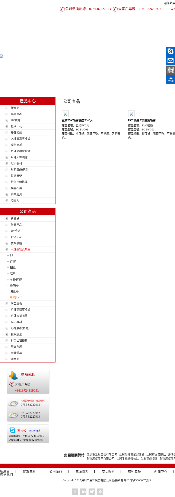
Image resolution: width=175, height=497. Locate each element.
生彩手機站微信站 (128, 458)
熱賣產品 (16, 114)
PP (11, 255)
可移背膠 (16, 279)
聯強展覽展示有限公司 (100, 458)
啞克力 (15, 200)
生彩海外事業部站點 (131, 454)
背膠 (13, 261)
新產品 (35, 44)
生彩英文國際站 (156, 454)
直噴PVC (16, 297)
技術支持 (152, 44)
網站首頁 (12, 44)
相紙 (13, 267)
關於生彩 (59, 44)
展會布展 (16, 188)
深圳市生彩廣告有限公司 (102, 454)
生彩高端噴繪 (149, 458)
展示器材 (16, 163)
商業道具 (16, 194)
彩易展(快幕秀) (20, 169)
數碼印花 (16, 126)
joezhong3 (34, 430)
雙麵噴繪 (16, 132)
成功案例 (129, 44)
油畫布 (14, 291)
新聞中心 (160, 471)
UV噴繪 (15, 120)
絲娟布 (14, 285)
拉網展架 (16, 175)
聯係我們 (12, 51)
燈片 (13, 273)
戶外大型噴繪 (19, 157)
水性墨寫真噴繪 (20, 138)
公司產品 (82, 44)
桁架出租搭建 (19, 181)
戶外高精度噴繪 (20, 151)
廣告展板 (16, 144)
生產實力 (105, 44)
